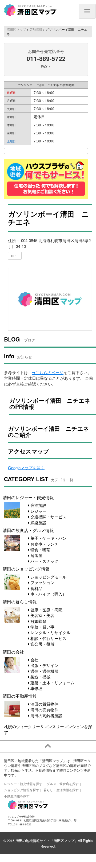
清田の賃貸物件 (43, 704)
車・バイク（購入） (47, 594)
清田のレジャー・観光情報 (28, 497)
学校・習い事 (41, 627)
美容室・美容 (41, 615)
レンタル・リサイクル (49, 632)
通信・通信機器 (43, 671)
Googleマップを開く (26, 467)
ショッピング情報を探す (21, 789)
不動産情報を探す (17, 796)
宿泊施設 (37, 505)
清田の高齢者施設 (45, 715)
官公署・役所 (41, 644)
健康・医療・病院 (45, 609)
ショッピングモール (47, 577)
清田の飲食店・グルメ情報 (28, 530)
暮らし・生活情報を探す (61, 789)
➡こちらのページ (47, 372)
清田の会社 (13, 652)
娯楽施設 (37, 522)
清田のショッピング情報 (26, 569)
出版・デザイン (43, 665)
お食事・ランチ (43, 544)
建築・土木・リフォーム (51, 682)
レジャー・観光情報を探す (23, 783)
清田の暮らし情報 (20, 601)
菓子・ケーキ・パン (47, 538)
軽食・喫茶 (39, 549)
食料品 (35, 588)
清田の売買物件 (43, 709)
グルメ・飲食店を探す (63, 783)
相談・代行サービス (47, 638)
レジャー (37, 511)
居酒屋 (35, 555)
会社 (33, 659)
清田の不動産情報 (20, 696)
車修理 (35, 688)
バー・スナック (43, 561)
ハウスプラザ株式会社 (21, 816)
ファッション (41, 582)
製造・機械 (39, 676)
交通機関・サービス (47, 516)
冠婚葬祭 (37, 621)
